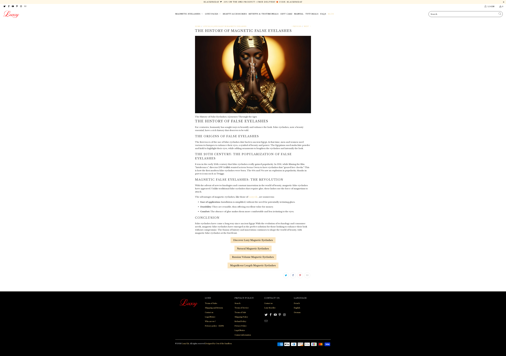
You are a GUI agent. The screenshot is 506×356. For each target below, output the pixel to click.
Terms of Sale (240, 312)
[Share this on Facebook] (293, 275)
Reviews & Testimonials (264, 14)
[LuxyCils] (42, 14)
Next (306, 26)
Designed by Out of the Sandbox (218, 344)
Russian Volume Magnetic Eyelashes (253, 257)
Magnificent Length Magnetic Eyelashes (253, 265)
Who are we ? (210, 321)
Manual (299, 14)
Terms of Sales (211, 303)
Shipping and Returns (214, 308)
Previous (296, 26)
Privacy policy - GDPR (214, 326)
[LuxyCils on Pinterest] (17, 7)
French (297, 303)
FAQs (323, 14)
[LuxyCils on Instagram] (21, 7)
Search (237, 303)
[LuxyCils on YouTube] (13, 7)
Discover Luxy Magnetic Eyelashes (253, 240)
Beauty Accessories (235, 14)
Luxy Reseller (270, 308)
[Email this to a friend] (307, 275)
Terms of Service (242, 308)
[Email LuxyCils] (25, 7)
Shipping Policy (241, 317)
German (297, 312)
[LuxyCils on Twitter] (4, 7)
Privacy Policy (241, 326)
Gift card (286, 14)
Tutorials (311, 14)
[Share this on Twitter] (286, 275)
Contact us (209, 312)
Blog (331, 14)
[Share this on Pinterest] (300, 275)
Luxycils (253, 197)
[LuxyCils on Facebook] (8, 7)
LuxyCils (185, 344)
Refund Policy (240, 321)
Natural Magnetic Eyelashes (253, 248)
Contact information (243, 335)
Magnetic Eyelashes (188, 14)
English (297, 308)
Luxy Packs (212, 14)
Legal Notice (210, 317)
